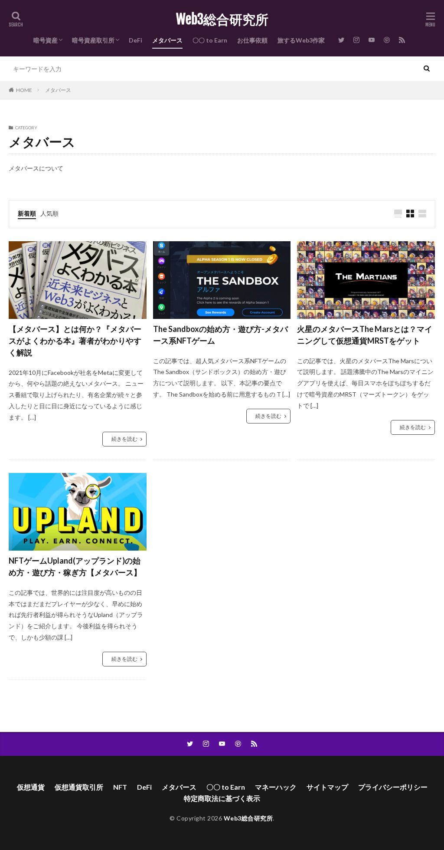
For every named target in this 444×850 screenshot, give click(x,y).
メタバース (167, 40)
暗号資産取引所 (93, 40)
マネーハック (276, 787)
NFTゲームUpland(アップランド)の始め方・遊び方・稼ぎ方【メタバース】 (75, 566)
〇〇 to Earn (210, 40)
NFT (120, 787)
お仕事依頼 (252, 40)
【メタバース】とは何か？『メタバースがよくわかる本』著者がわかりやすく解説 (75, 340)
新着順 (27, 213)
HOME (24, 90)
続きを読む (124, 439)
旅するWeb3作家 (301, 40)
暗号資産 (45, 40)
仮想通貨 (31, 787)
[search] (426, 69)
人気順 (49, 213)
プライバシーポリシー (393, 787)
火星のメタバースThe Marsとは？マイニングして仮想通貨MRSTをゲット (364, 334)
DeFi (135, 40)
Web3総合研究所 (222, 19)
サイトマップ (327, 787)
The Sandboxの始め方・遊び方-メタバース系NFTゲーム (220, 334)
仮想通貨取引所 (79, 787)
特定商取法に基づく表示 (222, 798)
